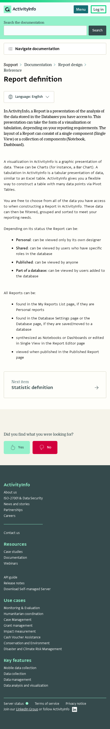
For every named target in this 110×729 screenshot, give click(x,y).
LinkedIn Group (27, 709)
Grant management (18, 625)
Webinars (11, 563)
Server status (14, 704)
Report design (70, 65)
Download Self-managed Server (27, 589)
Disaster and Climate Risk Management (33, 649)
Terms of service (47, 704)
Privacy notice (76, 704)
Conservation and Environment (27, 643)
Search (97, 30)
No (49, 447)
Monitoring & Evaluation (22, 608)
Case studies (13, 552)
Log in (98, 9)
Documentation (38, 65)
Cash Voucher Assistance (22, 637)
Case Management (18, 620)
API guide (10, 577)
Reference (13, 70)
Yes (21, 447)
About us (10, 492)
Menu (81, 9)
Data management (17, 680)
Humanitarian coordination (23, 614)
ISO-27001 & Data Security (23, 498)
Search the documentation (24, 23)
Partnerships (13, 510)
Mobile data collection (20, 668)
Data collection (15, 674)
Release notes (14, 583)
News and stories (17, 504)
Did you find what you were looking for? (38, 434)
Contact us (12, 533)
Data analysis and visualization (26, 685)
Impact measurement (20, 631)
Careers (9, 516)
